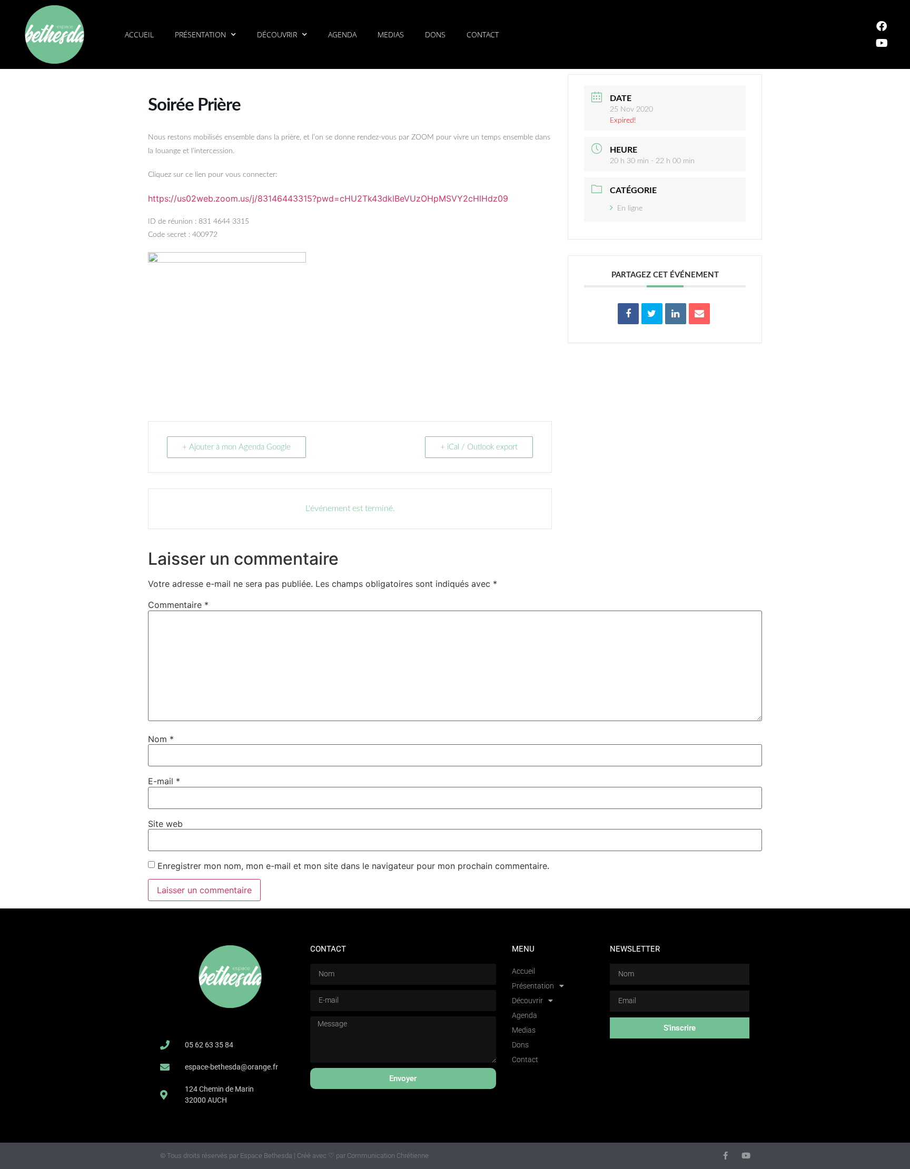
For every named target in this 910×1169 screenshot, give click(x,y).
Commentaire (178, 605)
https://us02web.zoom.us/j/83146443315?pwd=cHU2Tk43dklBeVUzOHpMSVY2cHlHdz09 (328, 198)
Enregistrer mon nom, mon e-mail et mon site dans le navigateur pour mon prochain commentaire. (353, 866)
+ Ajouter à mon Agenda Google (236, 447)
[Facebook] (881, 26)
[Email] (699, 313)
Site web (165, 824)
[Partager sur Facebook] (628, 313)
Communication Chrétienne (388, 1156)
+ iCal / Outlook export (479, 447)
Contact (483, 34)
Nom (161, 739)
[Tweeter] (651, 313)
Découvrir (277, 34)
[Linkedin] (675, 313)
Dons (435, 34)
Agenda (342, 34)
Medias (391, 34)
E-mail (164, 781)
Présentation (200, 34)
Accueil (139, 34)
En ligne (629, 208)
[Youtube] (881, 43)
